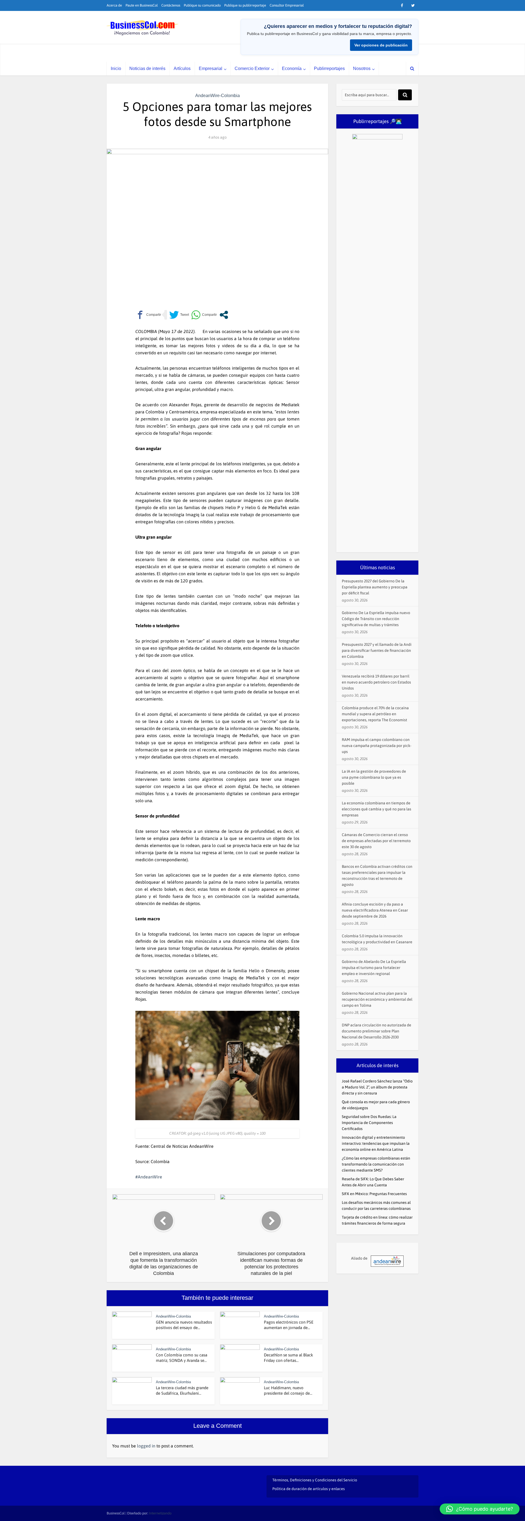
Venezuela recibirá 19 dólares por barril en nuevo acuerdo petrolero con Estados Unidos (376, 682)
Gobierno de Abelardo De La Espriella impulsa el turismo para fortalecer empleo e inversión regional (374, 967)
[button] (480, 1509)
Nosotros (362, 68)
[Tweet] (179, 315)
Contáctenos (170, 5)
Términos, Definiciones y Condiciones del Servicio (314, 1480)
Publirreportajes (329, 68)
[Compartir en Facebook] (148, 315)
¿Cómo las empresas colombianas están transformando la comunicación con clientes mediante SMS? (376, 1164)
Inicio (116, 68)
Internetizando (160, 1513)
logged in (146, 1445)
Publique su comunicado (202, 5)
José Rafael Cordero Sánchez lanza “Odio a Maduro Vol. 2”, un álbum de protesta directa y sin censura (377, 1087)
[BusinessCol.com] (143, 28)
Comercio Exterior (252, 68)
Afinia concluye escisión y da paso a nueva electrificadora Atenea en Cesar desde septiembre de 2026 (375, 910)
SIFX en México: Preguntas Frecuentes (374, 1194)
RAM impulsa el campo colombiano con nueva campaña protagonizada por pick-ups (376, 745)
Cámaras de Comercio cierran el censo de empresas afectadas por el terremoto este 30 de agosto (376, 841)
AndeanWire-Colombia (217, 95)
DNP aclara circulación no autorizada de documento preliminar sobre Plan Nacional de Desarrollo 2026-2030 (376, 1031)
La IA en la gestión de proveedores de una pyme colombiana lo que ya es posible (374, 777)
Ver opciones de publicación (381, 45)
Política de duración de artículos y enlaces (308, 1489)
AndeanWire (150, 1176)
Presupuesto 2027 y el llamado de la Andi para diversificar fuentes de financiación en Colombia (377, 650)
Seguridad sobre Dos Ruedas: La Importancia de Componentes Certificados (369, 1122)
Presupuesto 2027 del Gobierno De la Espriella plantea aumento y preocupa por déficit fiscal (374, 587)
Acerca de (114, 5)
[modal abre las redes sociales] (224, 315)
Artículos (182, 68)
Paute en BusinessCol (142, 5)
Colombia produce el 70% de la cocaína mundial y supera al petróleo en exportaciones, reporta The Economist (375, 714)
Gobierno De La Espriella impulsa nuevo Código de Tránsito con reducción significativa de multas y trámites (376, 619)
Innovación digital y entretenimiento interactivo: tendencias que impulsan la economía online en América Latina (376, 1143)
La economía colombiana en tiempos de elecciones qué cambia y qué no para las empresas (376, 809)
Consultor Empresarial (287, 5)
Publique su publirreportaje (245, 5)
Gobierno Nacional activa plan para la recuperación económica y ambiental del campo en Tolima (377, 999)
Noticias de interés (147, 68)
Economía (292, 68)
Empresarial (210, 68)
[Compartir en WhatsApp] (204, 315)
